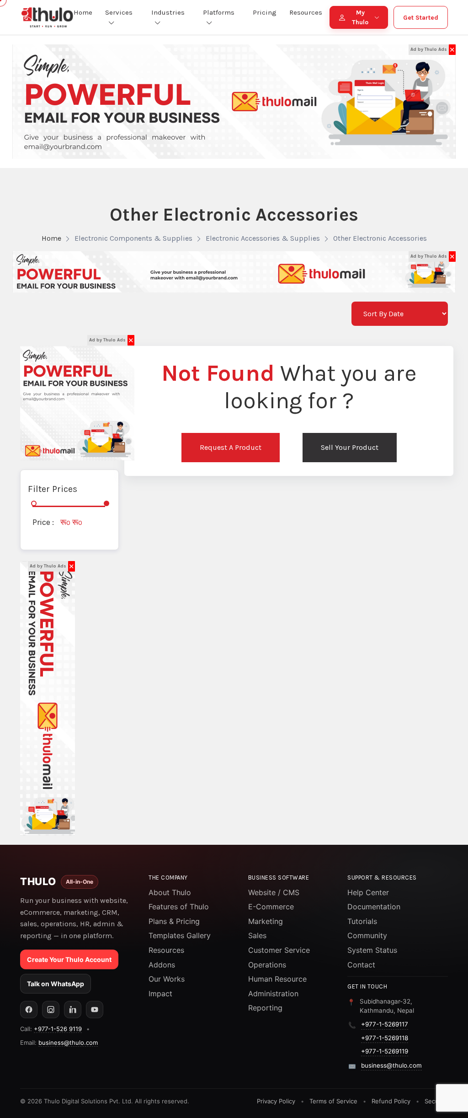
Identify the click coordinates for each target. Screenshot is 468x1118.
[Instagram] (50, 1009)
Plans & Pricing (174, 921)
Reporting (265, 1007)
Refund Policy (391, 1101)
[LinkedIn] (72, 1009)
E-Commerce (271, 906)
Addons (162, 964)
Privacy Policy (276, 1101)
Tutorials (362, 921)
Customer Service (279, 950)
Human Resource (277, 978)
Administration (273, 993)
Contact (361, 964)
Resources (166, 950)
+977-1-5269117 (384, 1024)
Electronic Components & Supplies (133, 238)
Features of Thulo (179, 906)
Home (51, 238)
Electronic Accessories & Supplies (263, 238)
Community (367, 935)
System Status (372, 950)
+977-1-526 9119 (58, 1028)
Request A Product (230, 447)
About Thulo (170, 892)
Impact (160, 993)
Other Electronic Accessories (380, 238)
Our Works (167, 978)
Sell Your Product (349, 447)
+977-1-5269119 (384, 1051)
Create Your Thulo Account (69, 959)
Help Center (368, 892)
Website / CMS (273, 892)
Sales (257, 935)
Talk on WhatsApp (55, 984)
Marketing (265, 921)
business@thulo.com (68, 1042)
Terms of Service (333, 1101)
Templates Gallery (180, 935)
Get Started (420, 18)
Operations (267, 964)
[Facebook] (28, 1009)
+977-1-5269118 (384, 1038)
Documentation (373, 906)
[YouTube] (94, 1009)
